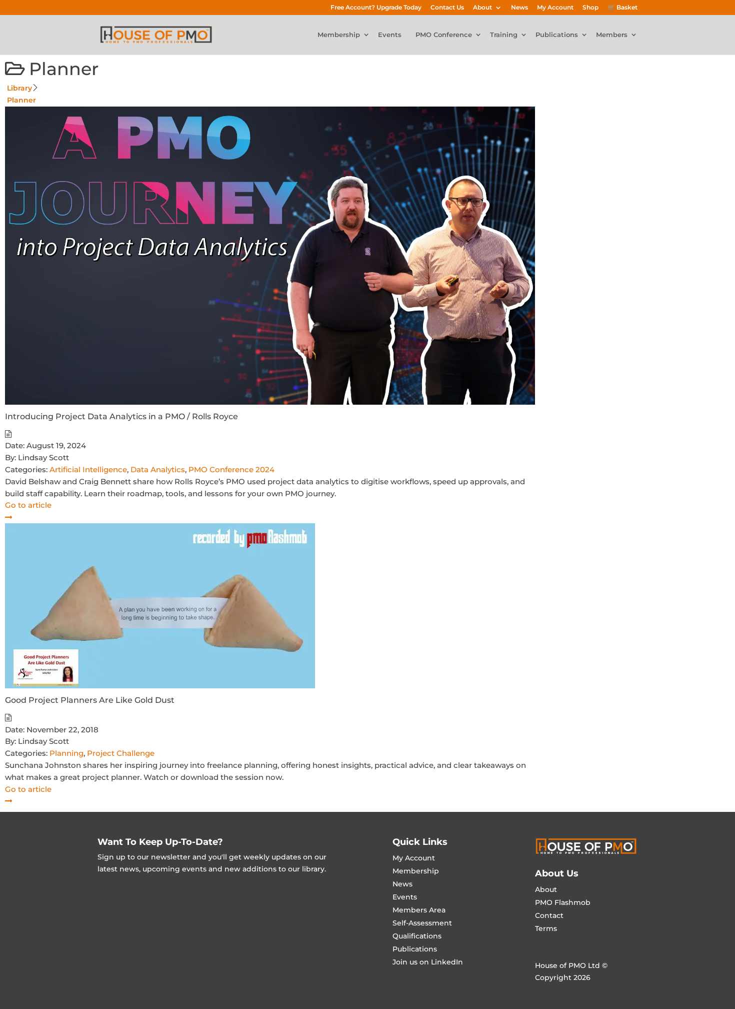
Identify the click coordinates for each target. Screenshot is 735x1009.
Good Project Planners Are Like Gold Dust (89, 700)
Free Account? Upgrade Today (376, 8)
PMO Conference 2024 (231, 469)
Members (612, 35)
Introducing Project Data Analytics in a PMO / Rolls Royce (121, 416)
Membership (339, 35)
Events (390, 35)
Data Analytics (157, 469)
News (519, 8)
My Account (555, 8)
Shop (590, 8)
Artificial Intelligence (88, 469)
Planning (67, 753)
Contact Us (447, 8)
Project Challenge (120, 753)
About (482, 8)
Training (504, 35)
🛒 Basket (623, 8)
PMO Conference (444, 35)
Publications (557, 35)
